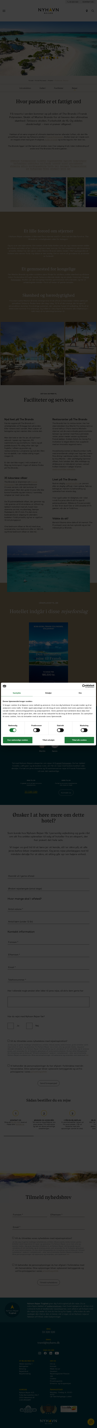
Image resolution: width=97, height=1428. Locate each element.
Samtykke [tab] (17, 693)
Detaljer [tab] (48, 693)
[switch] (36, 730)
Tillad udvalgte (48, 740)
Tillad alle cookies (79, 740)
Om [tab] (80, 693)
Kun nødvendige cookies (17, 740)
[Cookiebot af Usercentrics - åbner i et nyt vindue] (84, 686)
